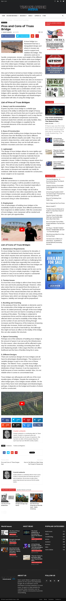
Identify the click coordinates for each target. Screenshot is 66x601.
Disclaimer (51, 599)
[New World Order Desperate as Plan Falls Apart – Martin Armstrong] (36, 498)
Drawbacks (9, 445)
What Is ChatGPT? (51, 206)
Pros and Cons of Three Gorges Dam (10, 463)
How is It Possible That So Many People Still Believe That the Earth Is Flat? (55, 223)
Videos (30, 15)
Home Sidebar (19, 501)
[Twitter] (63, 1)
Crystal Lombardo (7, 32)
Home (3, 15)
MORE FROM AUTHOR (24, 490)
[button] (63, 16)
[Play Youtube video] (22, 229)
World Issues (4, 22)
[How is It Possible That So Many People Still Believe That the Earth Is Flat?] (48, 163)
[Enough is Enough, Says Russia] (22, 498)
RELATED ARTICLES (8, 490)
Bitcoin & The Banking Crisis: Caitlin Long (53, 199)
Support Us (38, 15)
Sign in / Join (4, 1)
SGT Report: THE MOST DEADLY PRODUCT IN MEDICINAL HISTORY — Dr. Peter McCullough (55, 229)
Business (47, 544)
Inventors (47, 542)
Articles (47, 539)
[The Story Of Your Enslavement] (7, 498)
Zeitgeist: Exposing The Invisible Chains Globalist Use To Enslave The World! (54, 187)
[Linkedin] (58, 1)
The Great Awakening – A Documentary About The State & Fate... (54, 119)
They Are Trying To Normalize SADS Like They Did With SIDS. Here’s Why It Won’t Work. (54, 217)
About (45, 599)
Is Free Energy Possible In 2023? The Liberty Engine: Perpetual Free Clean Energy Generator (55, 193)
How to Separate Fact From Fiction (55, 203)
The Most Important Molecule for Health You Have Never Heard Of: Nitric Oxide (55, 210)
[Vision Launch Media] (33, 8)
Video (46, 547)
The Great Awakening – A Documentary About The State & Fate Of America (55, 181)
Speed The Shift (49, 123)
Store (44, 15)
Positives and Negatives (19, 445)
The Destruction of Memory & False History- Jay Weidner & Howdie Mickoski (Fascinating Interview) (54, 241)
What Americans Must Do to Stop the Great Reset (55, 235)
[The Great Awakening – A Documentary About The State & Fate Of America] (55, 110)
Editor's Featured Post (50, 114)
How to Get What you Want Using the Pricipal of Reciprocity (33, 463)
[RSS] (60, 1)
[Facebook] (55, 1)
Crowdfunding (49, 536)
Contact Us (58, 599)
